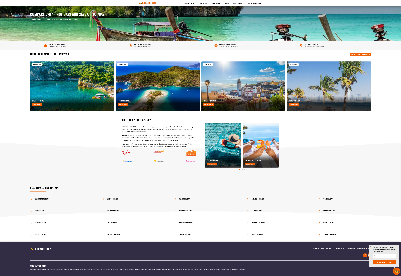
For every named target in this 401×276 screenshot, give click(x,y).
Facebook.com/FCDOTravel (238, 269)
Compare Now (36, 104)
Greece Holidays (113, 211)
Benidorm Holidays (42, 199)
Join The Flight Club (384, 262)
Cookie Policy (351, 249)
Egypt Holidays (112, 199)
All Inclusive (216, 3)
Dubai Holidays (328, 199)
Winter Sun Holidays (254, 3)
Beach (227, 3)
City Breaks (203, 3)
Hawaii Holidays (328, 223)
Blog (322, 249)
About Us (316, 249)
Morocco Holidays (185, 211)
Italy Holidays (112, 223)
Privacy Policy (340, 249)
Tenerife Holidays (185, 234)
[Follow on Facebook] (365, 255)
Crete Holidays (40, 234)
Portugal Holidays (186, 223)
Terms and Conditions (364, 249)
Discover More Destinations (359, 54)
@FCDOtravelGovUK (224, 269)
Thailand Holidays (257, 199)
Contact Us (329, 249)
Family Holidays (238, 3)
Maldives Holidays (113, 234)
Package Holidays (189, 3)
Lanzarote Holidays (258, 223)
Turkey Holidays (256, 211)
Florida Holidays (257, 234)
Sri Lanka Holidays (329, 234)
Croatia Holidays (41, 223)
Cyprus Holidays (329, 211)
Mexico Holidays (184, 199)
